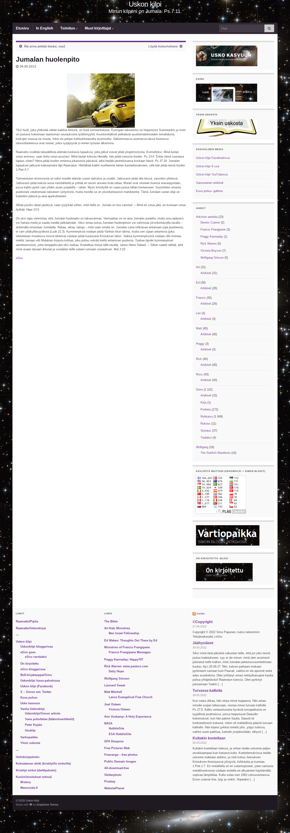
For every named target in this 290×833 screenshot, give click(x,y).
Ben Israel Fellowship (124, 633)
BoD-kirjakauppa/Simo (36, 675)
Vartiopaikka (29, 737)
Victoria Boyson (211, 250)
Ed (198, 282)
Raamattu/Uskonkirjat (31, 628)
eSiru (19, 258)
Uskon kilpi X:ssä (207, 166)
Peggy (200, 343)
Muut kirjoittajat (98, 28)
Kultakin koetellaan (209, 738)
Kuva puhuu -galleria (209, 191)
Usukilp (30, 730)
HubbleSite (116, 728)
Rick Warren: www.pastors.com (126, 666)
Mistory (25, 782)
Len (198, 313)
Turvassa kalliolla (207, 690)
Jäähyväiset (203, 643)
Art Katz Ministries (117, 628)
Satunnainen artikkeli (209, 183)
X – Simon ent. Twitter (35, 692)
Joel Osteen (112, 704)
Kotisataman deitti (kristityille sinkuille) (43, 763)
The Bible (111, 621)
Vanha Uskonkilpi (32, 709)
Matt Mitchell (113, 692)
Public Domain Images (120, 761)
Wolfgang (202, 447)
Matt (199, 328)
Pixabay (109, 781)
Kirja (203, 402)
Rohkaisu (207, 416)
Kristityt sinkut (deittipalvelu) (36, 770)
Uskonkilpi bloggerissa (36, 646)
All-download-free (116, 768)
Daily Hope (116, 671)
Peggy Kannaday (212, 236)
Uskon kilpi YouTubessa (212, 174)
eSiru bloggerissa (32, 669)
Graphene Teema (47, 804)
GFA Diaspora (113, 741)
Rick (199, 359)
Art (198, 267)
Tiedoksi (206, 437)
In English (44, 28)
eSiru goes (28, 652)
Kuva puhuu (28, 697)
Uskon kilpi (145, 4)
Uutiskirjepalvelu (27, 757)
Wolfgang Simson (212, 257)
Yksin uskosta (30, 743)
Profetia (206, 409)
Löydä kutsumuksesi (163, 46)
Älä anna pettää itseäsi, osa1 (44, 46)
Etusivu (22, 28)
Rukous (205, 423)
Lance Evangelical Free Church (130, 697)
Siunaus (206, 430)
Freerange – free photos (121, 754)
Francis (201, 297)
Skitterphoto (112, 775)
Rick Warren (209, 243)
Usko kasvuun (30, 703)
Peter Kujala (33, 724)
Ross (199, 374)
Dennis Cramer (210, 222)
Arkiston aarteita (207, 217)
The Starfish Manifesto (215, 452)
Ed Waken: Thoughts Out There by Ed (130, 640)
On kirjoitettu (29, 663)
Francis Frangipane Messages (130, 652)
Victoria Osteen (119, 709)
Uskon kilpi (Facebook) (36, 686)
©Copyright (203, 622)
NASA (108, 723)
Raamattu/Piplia (27, 621)
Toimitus (68, 28)
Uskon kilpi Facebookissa (213, 158)
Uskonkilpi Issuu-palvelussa (40, 680)
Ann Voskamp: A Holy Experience (127, 716)
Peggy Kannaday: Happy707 (123, 659)
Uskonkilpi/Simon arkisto (42, 713)
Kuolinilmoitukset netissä (34, 777)
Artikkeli (206, 273)
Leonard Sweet (114, 685)
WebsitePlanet (114, 788)
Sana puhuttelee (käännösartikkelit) (49, 719)
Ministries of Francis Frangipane (127, 647)
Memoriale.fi (29, 787)
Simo (199, 389)
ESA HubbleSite (120, 734)
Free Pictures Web (117, 748)
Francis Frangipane (213, 229)
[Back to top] (279, 822)
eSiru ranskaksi (36, 656)
